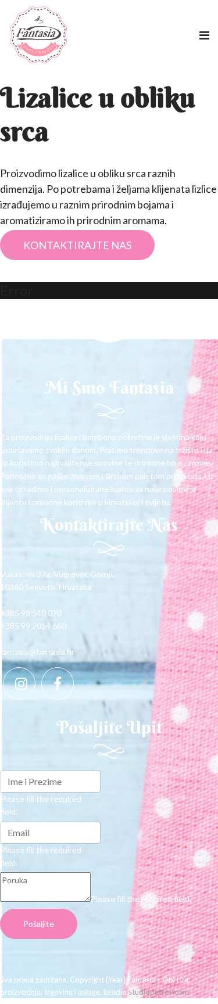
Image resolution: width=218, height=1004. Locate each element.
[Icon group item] (19, 683)
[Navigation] (204, 35)
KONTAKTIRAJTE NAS (77, 245)
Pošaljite (38, 924)
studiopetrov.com (158, 991)
